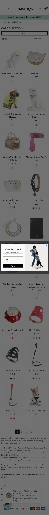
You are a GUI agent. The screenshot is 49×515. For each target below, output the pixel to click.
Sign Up (12, 266)
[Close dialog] (46, 246)
